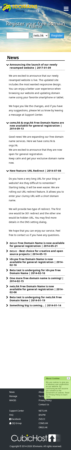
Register (57, 35)
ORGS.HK (43, 427)
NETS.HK (43, 410)
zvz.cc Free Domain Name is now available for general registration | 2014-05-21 (37, 244)
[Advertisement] (35, 345)
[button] (68, 378)
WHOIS (12, 400)
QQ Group (17, 423)
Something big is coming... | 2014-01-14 (35, 305)
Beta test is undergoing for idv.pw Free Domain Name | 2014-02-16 (35, 271)
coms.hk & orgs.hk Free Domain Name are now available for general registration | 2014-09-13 (37, 125)
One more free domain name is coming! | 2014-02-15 (36, 279)
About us (43, 392)
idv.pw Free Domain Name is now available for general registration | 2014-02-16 (36, 262)
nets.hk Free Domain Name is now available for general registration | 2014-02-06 (36, 289)
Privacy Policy (45, 400)
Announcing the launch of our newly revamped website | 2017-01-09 (33, 66)
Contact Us (44, 404)
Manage (13, 396)
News (12, 392)
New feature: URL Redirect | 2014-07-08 (35, 170)
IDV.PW (42, 414)
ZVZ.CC (42, 419)
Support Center (16, 410)
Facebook (16, 419)
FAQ (11, 414)
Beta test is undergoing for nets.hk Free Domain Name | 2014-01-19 (36, 298)
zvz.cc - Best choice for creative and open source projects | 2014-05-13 (36, 252)
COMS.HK (43, 423)
